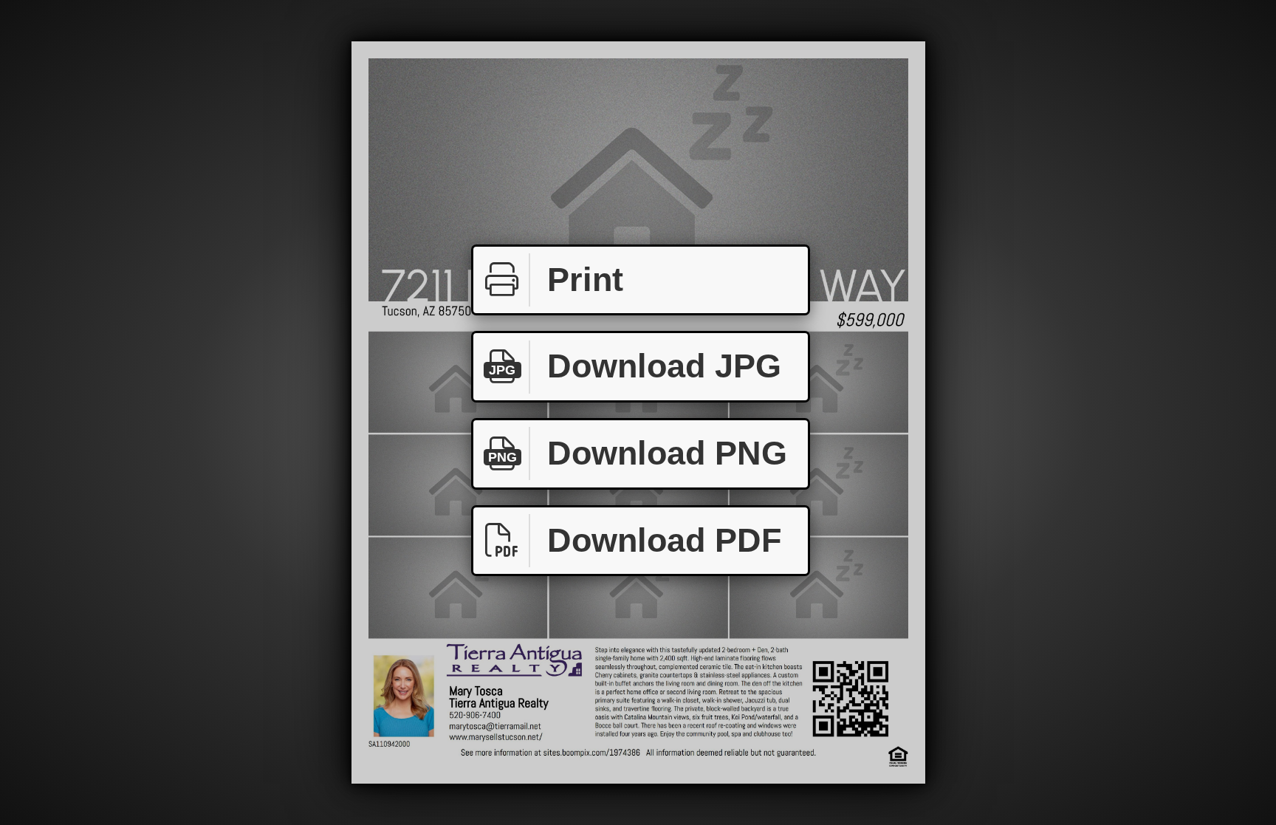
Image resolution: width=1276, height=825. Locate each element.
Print (585, 279)
